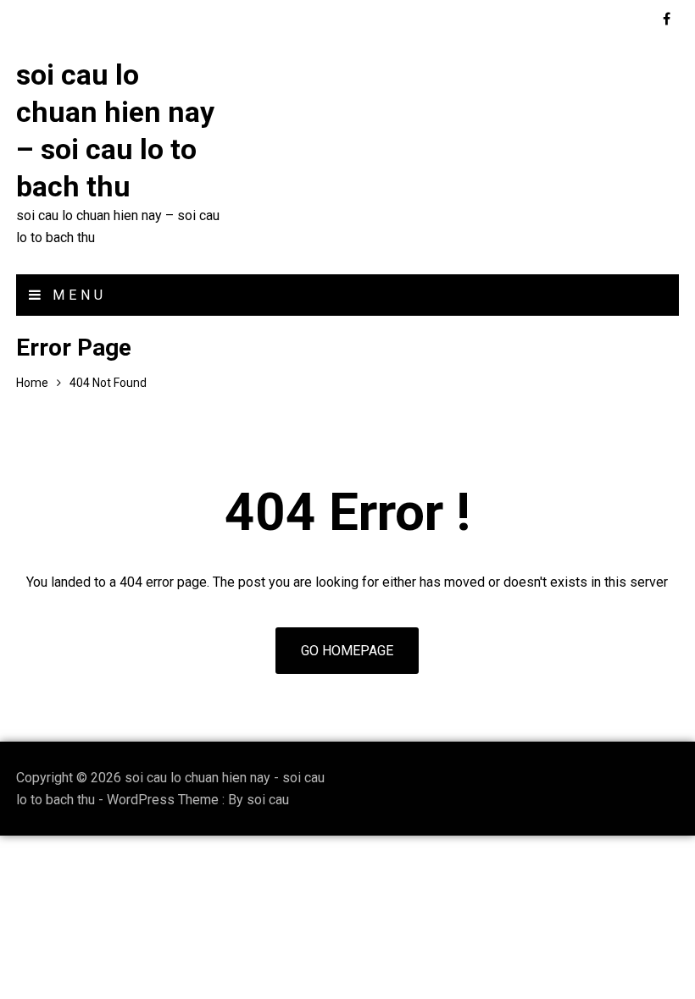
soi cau (268, 800)
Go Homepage (347, 651)
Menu (76, 295)
